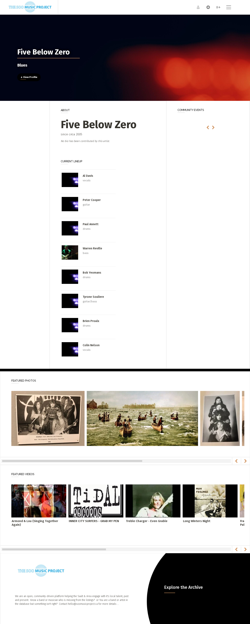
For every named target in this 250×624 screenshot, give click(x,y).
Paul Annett (90, 224)
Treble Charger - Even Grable (146, 521)
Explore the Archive (183, 587)
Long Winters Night (196, 521)
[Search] (216, 7)
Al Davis (88, 175)
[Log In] (196, 7)
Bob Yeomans (92, 272)
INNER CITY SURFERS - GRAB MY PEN (94, 521)
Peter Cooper (92, 200)
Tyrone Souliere (93, 297)
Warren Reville (92, 248)
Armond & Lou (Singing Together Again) (35, 523)
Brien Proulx (91, 321)
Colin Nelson (91, 345)
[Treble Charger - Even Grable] (153, 500)
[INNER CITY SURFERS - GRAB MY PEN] (95, 500)
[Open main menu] (226, 8)
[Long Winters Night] (210, 500)
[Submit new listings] (206, 7)
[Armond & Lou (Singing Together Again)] (38, 500)
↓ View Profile (28, 77)
